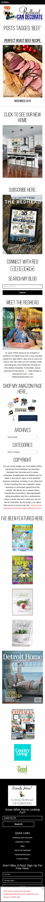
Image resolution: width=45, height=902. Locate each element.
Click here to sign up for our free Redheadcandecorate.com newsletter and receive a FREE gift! (20, 894)
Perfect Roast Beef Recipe (22, 40)
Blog (22, 846)
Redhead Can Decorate (22, 838)
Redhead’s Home (22, 842)
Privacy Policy (22, 859)
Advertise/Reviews (22, 855)
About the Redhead (22, 850)
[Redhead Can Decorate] (22, 13)
